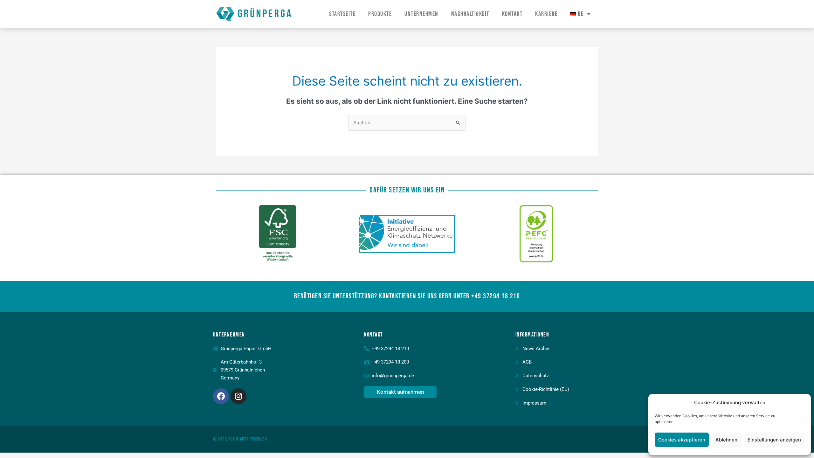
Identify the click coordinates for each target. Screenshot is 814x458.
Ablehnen (726, 440)
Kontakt (512, 14)
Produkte (380, 14)
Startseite (342, 14)
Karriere (546, 14)
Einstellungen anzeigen (774, 440)
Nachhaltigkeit (470, 14)
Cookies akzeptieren (681, 440)
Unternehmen (421, 14)
